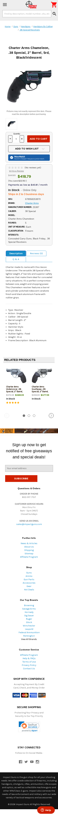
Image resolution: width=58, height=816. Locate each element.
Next (51, 415)
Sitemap (29, 553)
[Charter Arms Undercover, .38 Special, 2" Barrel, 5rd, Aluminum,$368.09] (16, 376)
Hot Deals (29, 589)
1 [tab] (24, 415)
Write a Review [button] (16, 171)
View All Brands (29, 639)
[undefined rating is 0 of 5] (16, 167)
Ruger (29, 619)
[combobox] (26, 13)
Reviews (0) (36, 253)
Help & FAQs (29, 658)
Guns (29, 572)
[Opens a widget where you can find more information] (46, 810)
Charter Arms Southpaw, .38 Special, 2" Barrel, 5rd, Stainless (40, 390)
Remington (29, 635)
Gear (29, 586)
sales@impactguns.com (29, 524)
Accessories (29, 582)
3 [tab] (34, 415)
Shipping (29, 550)
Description (16, 253)
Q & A (16, 259)
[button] (29, 726)
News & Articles (29, 543)
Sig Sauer (29, 615)
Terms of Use (29, 661)
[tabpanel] (16, 388)
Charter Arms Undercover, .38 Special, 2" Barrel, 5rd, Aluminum (14, 390)
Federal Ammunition (29, 632)
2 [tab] (29, 415)
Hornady (29, 612)
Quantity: (16, 134)
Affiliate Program (29, 557)
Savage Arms (29, 608)
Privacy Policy (29, 665)
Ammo (29, 576)
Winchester (29, 625)
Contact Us (29, 668)
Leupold (29, 629)
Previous (6, 415)
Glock (29, 622)
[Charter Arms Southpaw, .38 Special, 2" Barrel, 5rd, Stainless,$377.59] (41, 376)
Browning (29, 605)
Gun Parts (29, 579)
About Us (29, 546)
